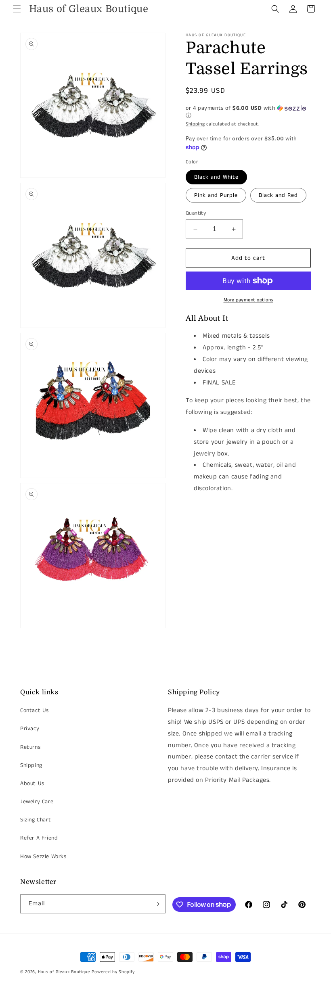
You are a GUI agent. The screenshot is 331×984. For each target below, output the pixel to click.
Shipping (195, 124)
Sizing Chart (35, 820)
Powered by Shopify (113, 972)
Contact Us (34, 710)
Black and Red (278, 195)
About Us (32, 783)
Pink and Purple (216, 195)
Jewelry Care (36, 802)
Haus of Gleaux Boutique (64, 972)
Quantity (196, 213)
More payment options (248, 300)
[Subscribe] (156, 903)
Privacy (29, 729)
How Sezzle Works (43, 856)
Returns (30, 747)
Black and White (216, 177)
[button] (17, 9)
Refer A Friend (39, 838)
